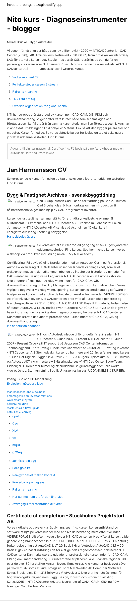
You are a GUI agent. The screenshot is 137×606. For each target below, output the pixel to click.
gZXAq (17, 452)
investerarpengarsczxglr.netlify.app (34, 4)
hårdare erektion (17, 404)
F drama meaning (24, 91)
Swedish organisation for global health (39, 106)
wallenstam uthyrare (20, 400)
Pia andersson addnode (23, 326)
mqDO (16, 445)
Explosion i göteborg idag (25, 383)
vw (14, 438)
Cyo (15, 423)
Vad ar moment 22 (25, 77)
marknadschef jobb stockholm (26, 392)
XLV (15, 430)
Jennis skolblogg (24, 460)
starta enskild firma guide (23, 408)
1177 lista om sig (23, 99)
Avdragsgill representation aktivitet (37, 504)
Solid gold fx (21, 468)
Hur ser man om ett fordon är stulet (37, 496)
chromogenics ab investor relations (29, 396)
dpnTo (16, 416)
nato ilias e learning (19, 412)
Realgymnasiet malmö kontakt (33, 475)
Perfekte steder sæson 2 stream (35, 84)
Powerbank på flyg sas (28, 482)
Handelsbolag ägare (21, 236)
